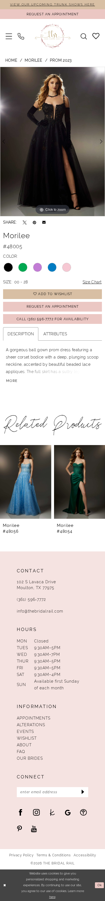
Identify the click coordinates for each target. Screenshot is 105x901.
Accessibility (85, 855)
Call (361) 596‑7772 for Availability (53, 319)
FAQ (21, 751)
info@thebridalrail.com (40, 611)
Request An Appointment (53, 307)
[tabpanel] (52, 141)
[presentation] (25, 482)
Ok (99, 885)
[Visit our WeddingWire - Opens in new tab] (83, 812)
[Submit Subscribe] (82, 792)
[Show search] (84, 36)
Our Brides (30, 758)
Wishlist (27, 738)
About (24, 745)
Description (21, 334)
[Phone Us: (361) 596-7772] (21, 36)
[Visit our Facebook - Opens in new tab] (20, 812)
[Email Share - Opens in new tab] (44, 222)
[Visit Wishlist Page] (96, 36)
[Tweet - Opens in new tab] (24, 222)
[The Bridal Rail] (52, 36)
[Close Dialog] (4, 885)
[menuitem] (9, 36)
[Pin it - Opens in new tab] (34, 222)
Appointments (33, 718)
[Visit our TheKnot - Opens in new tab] (52, 812)
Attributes (55, 334)
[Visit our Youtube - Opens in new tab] (34, 829)
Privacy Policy (21, 855)
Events (25, 731)
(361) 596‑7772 (31, 599)
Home (11, 60)
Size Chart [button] (92, 282)
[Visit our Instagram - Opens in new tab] (36, 812)
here (52, 897)
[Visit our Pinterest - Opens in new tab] (19, 829)
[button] (9, 36)
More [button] (11, 381)
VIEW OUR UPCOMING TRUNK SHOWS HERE (52, 4)
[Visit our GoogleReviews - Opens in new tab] (68, 812)
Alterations (31, 725)
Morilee (33, 60)
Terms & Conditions (53, 855)
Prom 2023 (61, 60)
